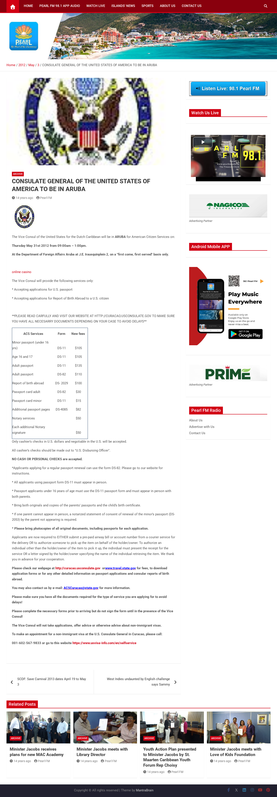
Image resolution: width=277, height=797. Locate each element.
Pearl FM (46, 198)
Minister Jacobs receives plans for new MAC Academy (37, 752)
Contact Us (191, 6)
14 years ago (24, 198)
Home (28, 6)
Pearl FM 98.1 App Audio (59, 6)
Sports (147, 6)
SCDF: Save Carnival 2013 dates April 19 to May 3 (51, 682)
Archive (18, 174)
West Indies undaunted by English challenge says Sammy (138, 682)
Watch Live (95, 6)
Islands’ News (123, 6)
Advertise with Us (201, 427)
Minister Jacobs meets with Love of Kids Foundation (235, 752)
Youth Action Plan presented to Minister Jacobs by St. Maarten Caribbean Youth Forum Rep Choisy (169, 757)
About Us (167, 6)
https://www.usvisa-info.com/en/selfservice (104, 643)
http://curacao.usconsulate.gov (77, 568)
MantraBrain (144, 790)
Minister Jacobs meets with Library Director (102, 752)
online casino (21, 272)
